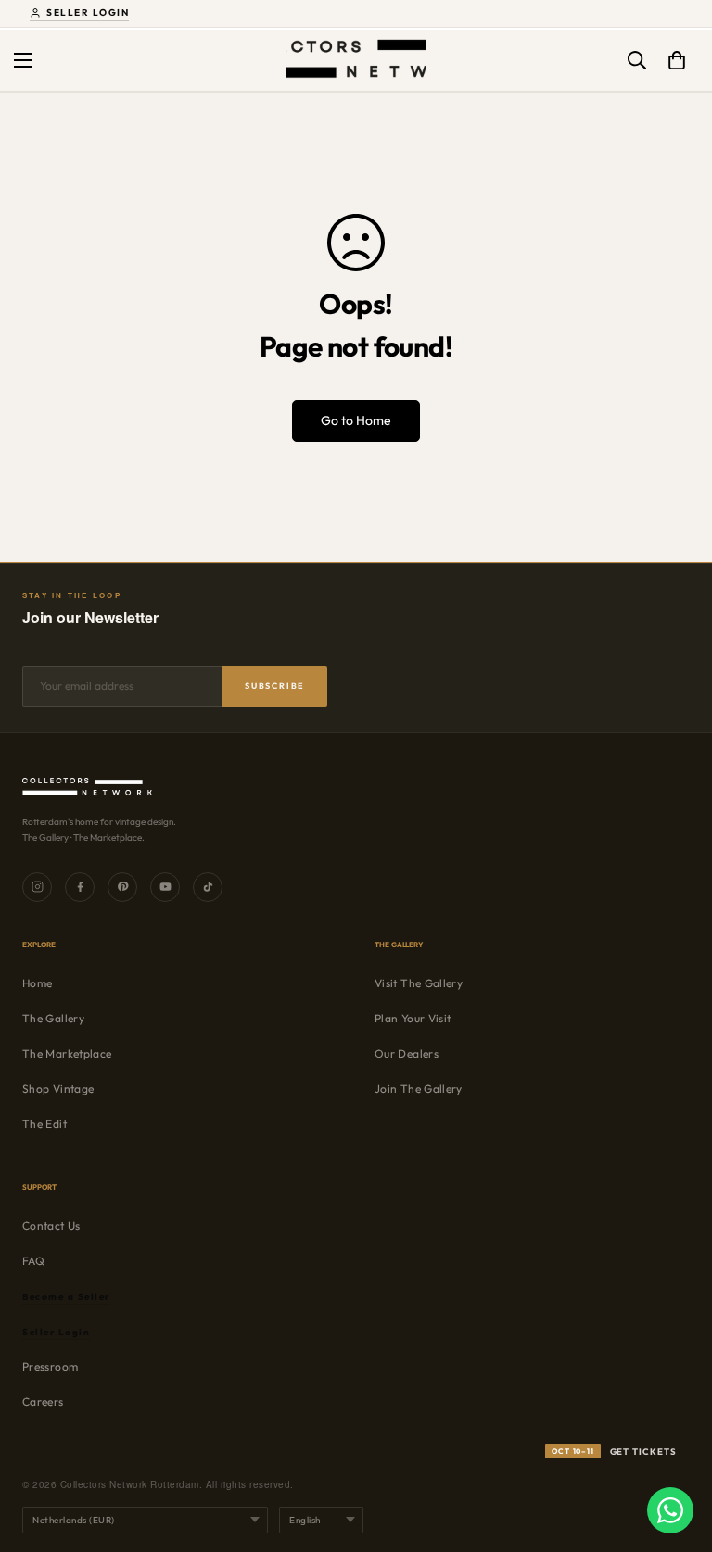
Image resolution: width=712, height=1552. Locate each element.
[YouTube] (165, 887)
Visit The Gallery (419, 983)
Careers (43, 1401)
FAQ (33, 1261)
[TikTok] (207, 887)
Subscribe (275, 686)
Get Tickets (614, 1451)
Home (37, 983)
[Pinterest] (122, 887)
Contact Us (51, 1226)
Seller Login (87, 12)
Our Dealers (407, 1053)
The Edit (44, 1124)
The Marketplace (66, 1053)
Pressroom (50, 1366)
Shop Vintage (58, 1088)
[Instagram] (37, 887)
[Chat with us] (670, 1510)
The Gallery (53, 1018)
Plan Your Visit (413, 1018)
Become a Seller (66, 1297)
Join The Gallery (419, 1088)
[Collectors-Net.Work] (356, 60)
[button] (676, 60)
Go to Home (356, 420)
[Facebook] (80, 887)
